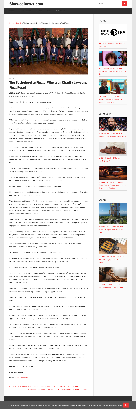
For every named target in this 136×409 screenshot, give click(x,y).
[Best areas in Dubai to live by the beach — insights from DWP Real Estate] (113, 224)
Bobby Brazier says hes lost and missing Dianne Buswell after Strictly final (112, 71)
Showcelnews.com (26, 3)
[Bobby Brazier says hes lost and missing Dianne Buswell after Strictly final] (113, 65)
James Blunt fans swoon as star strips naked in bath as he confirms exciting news (57, 389)
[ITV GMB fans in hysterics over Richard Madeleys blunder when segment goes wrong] (113, 93)
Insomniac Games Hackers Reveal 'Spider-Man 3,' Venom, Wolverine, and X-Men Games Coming (112, 185)
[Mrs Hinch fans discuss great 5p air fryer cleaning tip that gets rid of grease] (113, 253)
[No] (134, 405)
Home (11, 23)
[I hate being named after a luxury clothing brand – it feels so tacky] (113, 281)
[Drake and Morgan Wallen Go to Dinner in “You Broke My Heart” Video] (113, 131)
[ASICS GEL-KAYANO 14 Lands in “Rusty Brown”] (113, 155)
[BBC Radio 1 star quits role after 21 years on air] (113, 40)
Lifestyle (39, 11)
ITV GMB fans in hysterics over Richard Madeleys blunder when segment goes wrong (110, 99)
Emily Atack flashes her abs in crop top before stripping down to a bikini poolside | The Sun (44, 386)
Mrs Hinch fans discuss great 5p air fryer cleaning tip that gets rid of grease (111, 259)
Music (49, 11)
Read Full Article (21, 378)
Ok (126, 405)
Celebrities (11, 11)
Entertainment (25, 11)
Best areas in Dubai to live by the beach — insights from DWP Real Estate (111, 230)
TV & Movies (60, 11)
